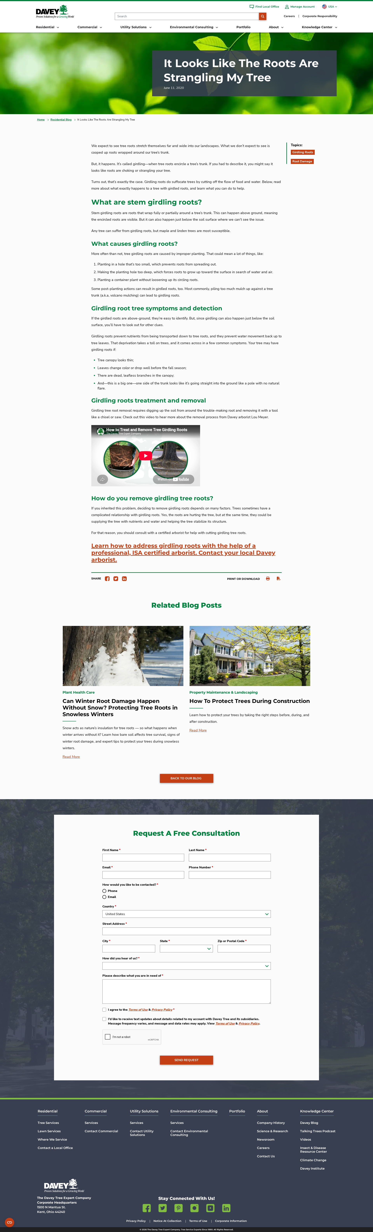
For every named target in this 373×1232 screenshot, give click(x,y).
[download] (277, 578)
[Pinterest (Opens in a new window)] (178, 1208)
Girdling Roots (302, 152)
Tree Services (48, 1123)
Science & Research (272, 1131)
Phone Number (201, 867)
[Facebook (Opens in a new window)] (147, 1208)
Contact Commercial (101, 1131)
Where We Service (52, 1139)
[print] (266, 578)
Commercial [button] (88, 27)
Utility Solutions (144, 1111)
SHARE (96, 578)
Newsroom (266, 1139)
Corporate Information (231, 1221)
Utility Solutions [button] (134, 27)
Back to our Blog (186, 778)
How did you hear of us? (120, 958)
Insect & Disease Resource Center (313, 1149)
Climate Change (313, 1160)
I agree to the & (141, 1010)
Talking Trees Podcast (318, 1131)
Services (91, 1123)
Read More (71, 756)
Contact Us (266, 1156)
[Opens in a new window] (106, 578)
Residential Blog (61, 120)
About (262, 1111)
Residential (48, 1111)
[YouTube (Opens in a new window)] (210, 1208)
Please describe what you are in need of (132, 976)
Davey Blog (309, 1123)
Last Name (198, 850)
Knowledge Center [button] (317, 27)
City (106, 941)
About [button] (274, 27)
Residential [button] (45, 27)
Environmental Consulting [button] (192, 27)
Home (41, 120)
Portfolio (243, 27)
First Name (111, 850)
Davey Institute (312, 1168)
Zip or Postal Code (232, 941)
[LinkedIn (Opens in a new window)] (226, 1208)
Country (109, 906)
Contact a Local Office (55, 1148)
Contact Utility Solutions (141, 1133)
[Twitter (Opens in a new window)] (163, 1208)
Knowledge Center (317, 1111)
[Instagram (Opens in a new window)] (194, 1208)
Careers (289, 16)
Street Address (114, 924)
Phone (112, 891)
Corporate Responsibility (319, 16)
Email (107, 867)
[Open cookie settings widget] (9, 1222)
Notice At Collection (167, 1221)
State (165, 941)
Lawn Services (49, 1131)
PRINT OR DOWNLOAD (243, 579)
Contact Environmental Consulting (189, 1133)
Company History (271, 1123)
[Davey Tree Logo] (64, 1186)
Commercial (96, 1111)
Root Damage (302, 161)
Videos (305, 1139)
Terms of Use (138, 1010)
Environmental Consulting (193, 1111)
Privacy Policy (162, 1010)
